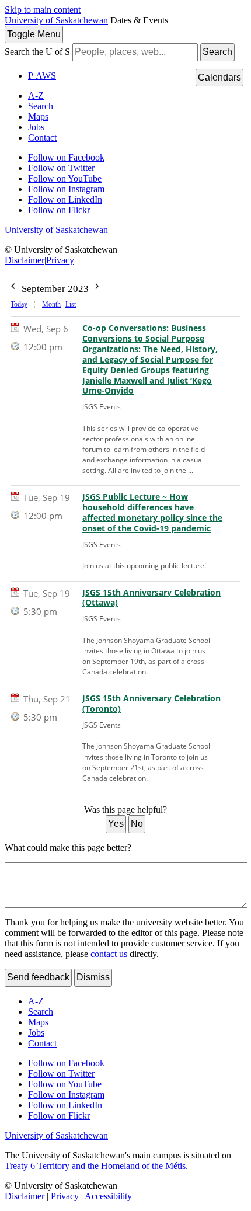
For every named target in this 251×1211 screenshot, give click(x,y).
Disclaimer (24, 260)
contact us (108, 954)
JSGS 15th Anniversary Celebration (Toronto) (151, 703)
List (70, 304)
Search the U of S (37, 52)
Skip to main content (43, 10)
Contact (42, 137)
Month (51, 304)
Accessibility (108, 1196)
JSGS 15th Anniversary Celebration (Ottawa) (151, 597)
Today (19, 304)
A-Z (36, 95)
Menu (34, 34)
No (137, 824)
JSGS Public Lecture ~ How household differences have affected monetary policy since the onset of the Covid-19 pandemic (152, 513)
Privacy (60, 260)
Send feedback (38, 977)
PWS (42, 76)
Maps (38, 116)
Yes (116, 824)
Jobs (36, 127)
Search (217, 52)
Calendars (219, 77)
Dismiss (93, 977)
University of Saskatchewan (56, 20)
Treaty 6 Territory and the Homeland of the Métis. (96, 1166)
